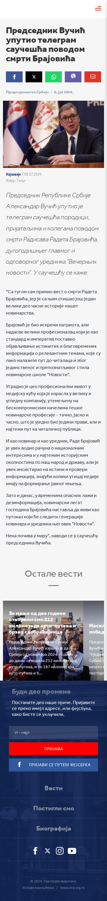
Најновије (13, 174)
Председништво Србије (27, 91)
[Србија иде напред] (13, 8)
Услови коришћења (38, 887)
